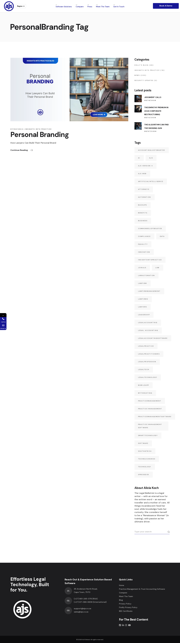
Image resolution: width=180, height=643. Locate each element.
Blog (121, 600)
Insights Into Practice (38, 129)
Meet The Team (126, 596)
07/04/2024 (16, 129)
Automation (144, 197)
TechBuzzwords (146, 459)
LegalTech (143, 369)
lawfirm (142, 283)
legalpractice (146, 346)
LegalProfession (147, 362)
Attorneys (143, 189)
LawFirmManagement (149, 291)
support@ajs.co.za (82, 608)
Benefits (142, 213)
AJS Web (142, 173)
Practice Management (150, 409)
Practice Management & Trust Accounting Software (142, 589)
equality (143, 244)
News (137, 75)
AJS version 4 (145, 166)
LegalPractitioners (149, 354)
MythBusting (145, 393)
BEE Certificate (125, 611)
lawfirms (143, 299)
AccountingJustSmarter (151, 150)
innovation (144, 252)
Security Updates (143, 80)
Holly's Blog (141, 65)
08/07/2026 (150, 131)
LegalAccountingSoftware (153, 338)
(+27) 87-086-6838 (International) (90, 602)
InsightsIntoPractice (150, 260)
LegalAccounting (147, 322)
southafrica (145, 451)
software (143, 443)
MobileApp (143, 385)
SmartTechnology (148, 435)
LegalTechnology (147, 377)
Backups (142, 205)
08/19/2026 (150, 100)
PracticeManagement (149, 401)
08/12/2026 (150, 117)
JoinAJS (142, 267)
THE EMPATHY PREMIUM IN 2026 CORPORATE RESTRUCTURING (156, 111)
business (142, 221)
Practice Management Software (150, 426)
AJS (151, 158)
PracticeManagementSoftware (155, 416)
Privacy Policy (125, 604)
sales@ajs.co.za (81, 612)
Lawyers (142, 307)
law (158, 267)
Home (121, 585)
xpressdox (143, 474)
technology (144, 467)
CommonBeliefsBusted (150, 228)
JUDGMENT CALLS (152, 97)
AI (139, 158)
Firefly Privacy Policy (128, 607)
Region (20, 6)
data (162, 236)
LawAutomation (146, 275)
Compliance (144, 236)
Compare (123, 593)
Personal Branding (39, 134)
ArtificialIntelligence (150, 181)
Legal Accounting (148, 330)
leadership (144, 315)
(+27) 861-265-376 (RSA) (86, 598)
